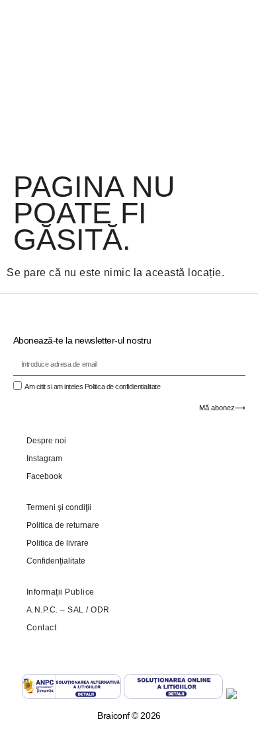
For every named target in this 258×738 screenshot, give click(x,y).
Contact (41, 627)
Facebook (44, 476)
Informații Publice (60, 592)
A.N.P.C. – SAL (55, 609)
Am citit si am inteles (92, 386)
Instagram (44, 458)
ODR (100, 609)
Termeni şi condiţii (58, 507)
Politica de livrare (57, 543)
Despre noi (46, 440)
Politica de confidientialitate (123, 386)
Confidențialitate (55, 561)
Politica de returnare (62, 525)
